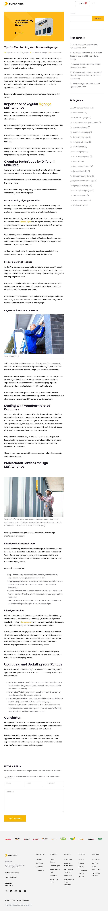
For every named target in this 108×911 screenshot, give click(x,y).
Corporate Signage (80, 117)
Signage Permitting (80, 186)
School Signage (78, 151)
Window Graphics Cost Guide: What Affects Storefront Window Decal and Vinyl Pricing (86, 75)
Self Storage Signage (81, 156)
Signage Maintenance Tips (83, 181)
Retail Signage (78, 147)
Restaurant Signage (80, 142)
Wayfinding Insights (80, 200)
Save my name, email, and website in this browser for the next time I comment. (32, 777)
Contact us (9, 885)
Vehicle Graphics (79, 195)
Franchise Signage (80, 127)
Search (73, 13)
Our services (26, 622)
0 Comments (55, 52)
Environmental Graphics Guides (85, 122)
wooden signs (25, 222)
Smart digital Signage (81, 190)
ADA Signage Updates (81, 108)
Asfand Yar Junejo (39, 52)
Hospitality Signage (80, 137)
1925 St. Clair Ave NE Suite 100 (15, 865)
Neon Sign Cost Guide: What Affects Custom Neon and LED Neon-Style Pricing (86, 56)
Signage (25, 52)
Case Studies (77, 113)
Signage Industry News (81, 176)
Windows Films (78, 205)
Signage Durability (79, 171)
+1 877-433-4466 (11, 877)
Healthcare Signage (80, 132)
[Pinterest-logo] (17, 891)
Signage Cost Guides (80, 166)
